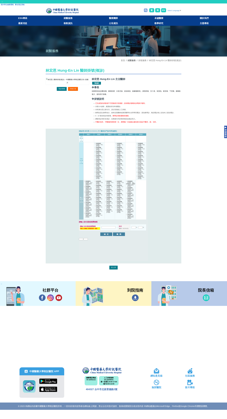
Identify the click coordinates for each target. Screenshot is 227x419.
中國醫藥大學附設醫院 (101, 370)
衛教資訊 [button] (68, 23)
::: (2, 2)
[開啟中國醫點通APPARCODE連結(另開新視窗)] (29, 386)
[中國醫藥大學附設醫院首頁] (62, 10)
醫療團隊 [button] (113, 18)
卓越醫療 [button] (158, 18)
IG (50, 297)
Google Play (48, 383)
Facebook (42, 297)
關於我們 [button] (204, 18)
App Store (48, 391)
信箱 (206, 297)
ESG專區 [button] (22, 18)
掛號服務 (142, 60)
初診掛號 (62, 89)
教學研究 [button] (158, 23)
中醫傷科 (96, 83)
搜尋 (145, 10)
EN (163, 10)
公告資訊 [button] (113, 23)
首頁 (123, 60)
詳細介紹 (73, 89)
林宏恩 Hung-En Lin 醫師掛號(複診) (165, 60)
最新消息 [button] (22, 23)
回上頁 (113, 267)
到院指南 (135, 297)
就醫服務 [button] (68, 18)
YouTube (58, 297)
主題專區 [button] (204, 23)
